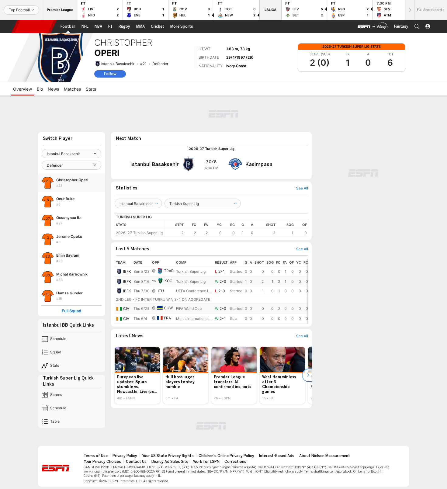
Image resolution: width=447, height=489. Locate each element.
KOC (168, 281)
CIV (126, 308)
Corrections (235, 462)
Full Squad (71, 311)
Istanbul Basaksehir (117, 63)
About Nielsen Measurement (324, 456)
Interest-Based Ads (276, 456)
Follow (110, 73)
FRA (167, 318)
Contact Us (136, 462)
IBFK (127, 271)
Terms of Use (96, 456)
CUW (168, 308)
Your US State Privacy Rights (168, 456)
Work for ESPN (206, 462)
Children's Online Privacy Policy (226, 456)
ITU (161, 291)
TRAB (169, 271)
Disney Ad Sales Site (169, 462)
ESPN (34, 26)
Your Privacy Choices (102, 462)
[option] (137, 375)
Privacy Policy (125, 456)
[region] (236, 229)
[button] (416, 26)
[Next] (409, 10)
